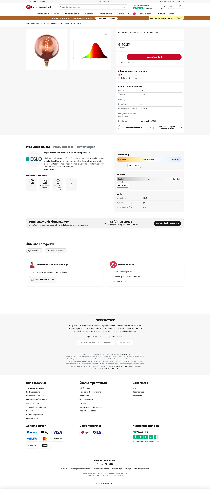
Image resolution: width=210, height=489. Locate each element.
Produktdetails (63, 147)
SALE (130, 14)
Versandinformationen (36, 407)
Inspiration (84, 411)
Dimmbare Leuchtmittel (56, 250)
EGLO (142, 90)
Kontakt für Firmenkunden (167, 223)
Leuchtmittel (45, 23)
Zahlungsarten (32, 403)
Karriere (83, 403)
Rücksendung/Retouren (36, 399)
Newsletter (84, 395)
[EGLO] (34, 159)
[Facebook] (99, 464)
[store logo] (38, 7)
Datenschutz (138, 392)
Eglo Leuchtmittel (34, 250)
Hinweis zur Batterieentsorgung (113, 469)
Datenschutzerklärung (111, 368)
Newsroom (97, 407)
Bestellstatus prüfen (35, 395)
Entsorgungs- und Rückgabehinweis (137, 469)
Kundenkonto (32, 418)
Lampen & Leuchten (32, 23)
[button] (106, 34)
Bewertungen (86, 147)
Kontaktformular (121, 366)
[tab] (38, 147)
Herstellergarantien (34, 414)
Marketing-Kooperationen (91, 392)
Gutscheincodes (87, 399)
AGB (134, 388)
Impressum (137, 395)
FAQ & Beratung (33, 392)
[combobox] (92, 7)
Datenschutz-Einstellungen (70, 469)
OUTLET (161, 14)
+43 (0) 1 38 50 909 (120, 222)
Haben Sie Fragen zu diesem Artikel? (167, 128)
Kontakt (29, 411)
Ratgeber (94, 411)
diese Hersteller (125, 354)
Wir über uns (85, 388)
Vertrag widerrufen (35, 388)
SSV (106, 18)
